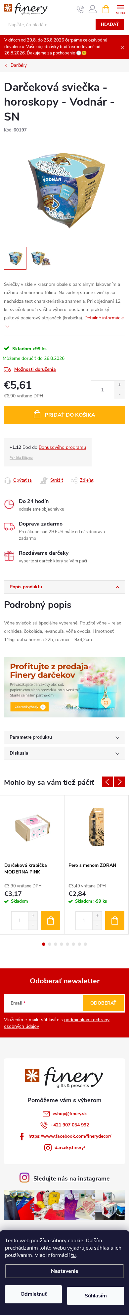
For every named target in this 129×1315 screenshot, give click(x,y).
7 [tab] (79, 944)
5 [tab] (67, 944)
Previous (107, 782)
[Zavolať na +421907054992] (80, 9)
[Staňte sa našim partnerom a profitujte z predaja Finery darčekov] (64, 687)
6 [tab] (73, 944)
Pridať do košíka (70, 415)
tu (73, 1255)
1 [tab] (43, 944)
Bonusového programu (62, 447)
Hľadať (110, 25)
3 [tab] (55, 944)
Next (119, 782)
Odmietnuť (34, 1294)
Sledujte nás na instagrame (71, 1179)
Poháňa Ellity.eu (21, 457)
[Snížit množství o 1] (32, 925)
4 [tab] (61, 944)
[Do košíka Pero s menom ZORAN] (114, 920)
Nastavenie (64, 1271)
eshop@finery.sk (70, 1113)
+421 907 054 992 (70, 1125)
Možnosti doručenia (35, 369)
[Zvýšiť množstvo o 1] (119, 385)
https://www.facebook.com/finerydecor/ (69, 1136)
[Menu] (120, 9)
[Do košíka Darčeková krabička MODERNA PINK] (50, 920)
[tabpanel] (32, 864)
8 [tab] (85, 944)
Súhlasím (96, 1295)
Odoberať (103, 1003)
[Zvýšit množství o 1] (32, 916)
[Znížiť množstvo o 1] (119, 394)
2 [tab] (49, 944)
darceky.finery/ (70, 1147)
